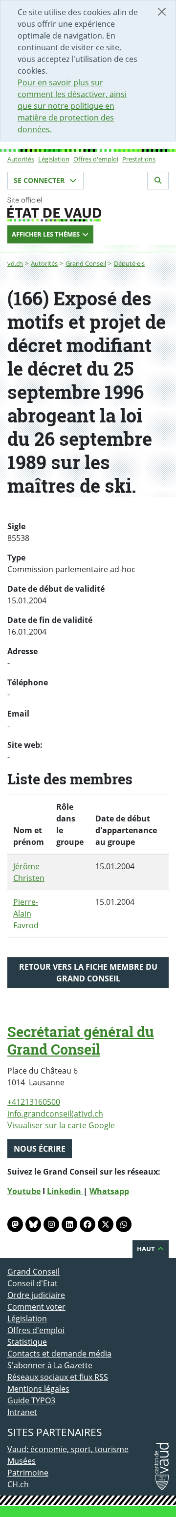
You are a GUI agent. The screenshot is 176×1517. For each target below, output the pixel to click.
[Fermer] (162, 11)
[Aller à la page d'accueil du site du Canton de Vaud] (88, 209)
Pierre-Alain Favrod (26, 914)
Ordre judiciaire (36, 1295)
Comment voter (36, 1306)
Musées (21, 1461)
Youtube (24, 1191)
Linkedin (65, 1191)
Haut (146, 1248)
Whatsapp (109, 1191)
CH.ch (18, 1484)
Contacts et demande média (59, 1353)
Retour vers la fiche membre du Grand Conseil (88, 972)
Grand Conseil (86, 263)
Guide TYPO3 (31, 1400)
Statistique (27, 1342)
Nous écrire (40, 1148)
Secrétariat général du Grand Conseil (80, 1040)
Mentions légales (38, 1388)
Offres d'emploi (95, 159)
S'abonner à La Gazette (49, 1365)
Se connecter (40, 180)
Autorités (20, 159)
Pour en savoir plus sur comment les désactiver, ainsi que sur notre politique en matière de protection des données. (72, 106)
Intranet (22, 1412)
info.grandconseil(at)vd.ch (55, 1113)
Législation (53, 159)
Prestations (138, 159)
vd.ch (15, 263)
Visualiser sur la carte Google (61, 1125)
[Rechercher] (158, 180)
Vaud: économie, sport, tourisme (68, 1449)
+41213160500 (33, 1102)
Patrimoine (27, 1472)
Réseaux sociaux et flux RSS (57, 1377)
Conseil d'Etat (32, 1283)
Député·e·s (129, 263)
